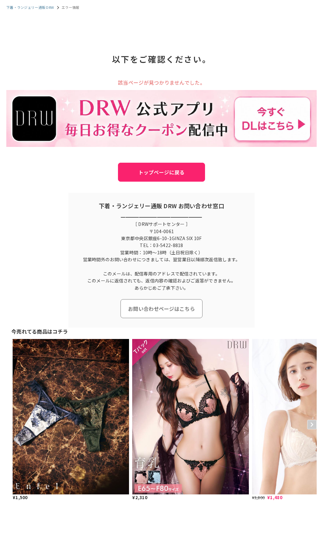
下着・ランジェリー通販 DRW (30, 7)
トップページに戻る (161, 172)
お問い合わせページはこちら (161, 308)
